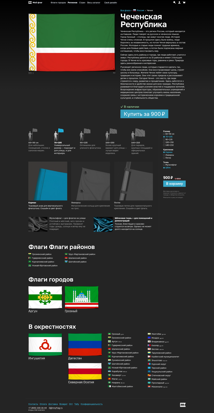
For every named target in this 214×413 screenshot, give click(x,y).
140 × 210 (169, 145)
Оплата (43, 404)
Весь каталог (93, 3)
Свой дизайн (110, 3)
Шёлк (168, 167)
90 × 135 (168, 139)
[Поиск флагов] (174, 2)
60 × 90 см (169, 134)
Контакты (33, 404)
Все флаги (125, 10)
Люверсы (169, 155)
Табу (76, 404)
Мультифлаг (171, 165)
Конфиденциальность (92, 404)
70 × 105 (168, 136)
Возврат (63, 404)
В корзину (174, 183)
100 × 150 (169, 142)
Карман (168, 152)
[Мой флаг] (183, 405)
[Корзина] (184, 2)
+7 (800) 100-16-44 (37, 409)
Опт (71, 404)
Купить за (144, 114)
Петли (168, 158)
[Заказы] (179, 2)
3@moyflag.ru (56, 408)
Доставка (53, 404)
